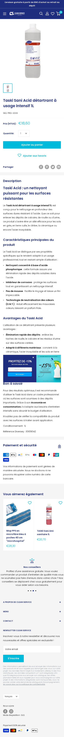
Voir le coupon (20, 374)
